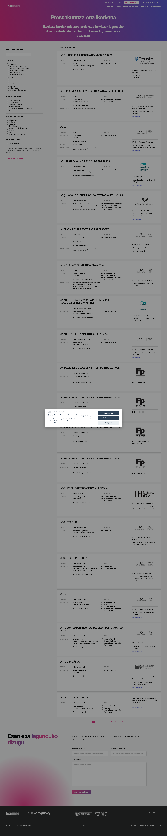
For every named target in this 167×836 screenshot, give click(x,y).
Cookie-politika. (53, 423)
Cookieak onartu (108, 413)
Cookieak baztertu (108, 418)
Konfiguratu (108, 423)
